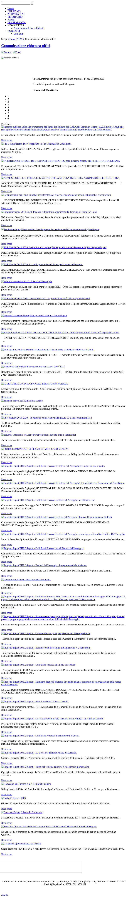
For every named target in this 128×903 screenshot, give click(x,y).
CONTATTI (13, 31)
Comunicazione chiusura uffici (25, 46)
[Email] (17, 52)
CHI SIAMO (14, 11)
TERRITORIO (15, 16)
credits (4, 895)
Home (10, 8)
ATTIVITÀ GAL (16, 14)
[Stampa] (6, 52)
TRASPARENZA (16, 22)
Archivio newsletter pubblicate (29, 28)
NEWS (11, 19)
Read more (6, 140)
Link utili (18, 33)
